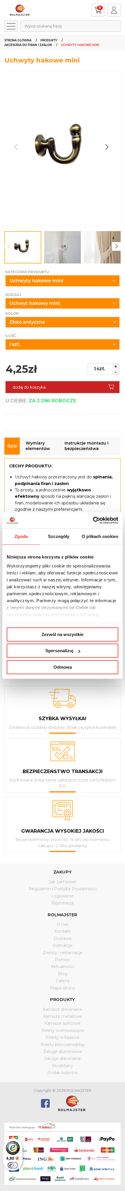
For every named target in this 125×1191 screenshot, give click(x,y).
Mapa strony (62, 988)
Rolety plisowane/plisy (62, 1044)
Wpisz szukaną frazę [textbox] (43, 26)
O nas (62, 924)
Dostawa (62, 938)
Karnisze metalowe (62, 1016)
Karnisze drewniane (62, 1009)
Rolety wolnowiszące (62, 1030)
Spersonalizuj (59, 650)
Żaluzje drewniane (62, 1058)
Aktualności (62, 966)
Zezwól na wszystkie (62, 634)
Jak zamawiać (63, 881)
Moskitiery (62, 1065)
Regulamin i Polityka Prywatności (62, 888)
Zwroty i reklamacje (63, 952)
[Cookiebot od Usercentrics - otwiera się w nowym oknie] (92, 520)
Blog (62, 973)
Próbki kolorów (62, 1072)
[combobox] (70, 26)
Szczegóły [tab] (58, 536)
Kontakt (62, 931)
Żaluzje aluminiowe (62, 1051)
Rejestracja (62, 903)
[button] (106, 147)
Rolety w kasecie (62, 1037)
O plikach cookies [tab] (100, 536)
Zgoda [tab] (21, 536)
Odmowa (62, 667)
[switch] (13, 1165)
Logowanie (62, 896)
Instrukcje (63, 945)
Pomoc (62, 959)
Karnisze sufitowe (62, 1023)
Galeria (62, 980)
